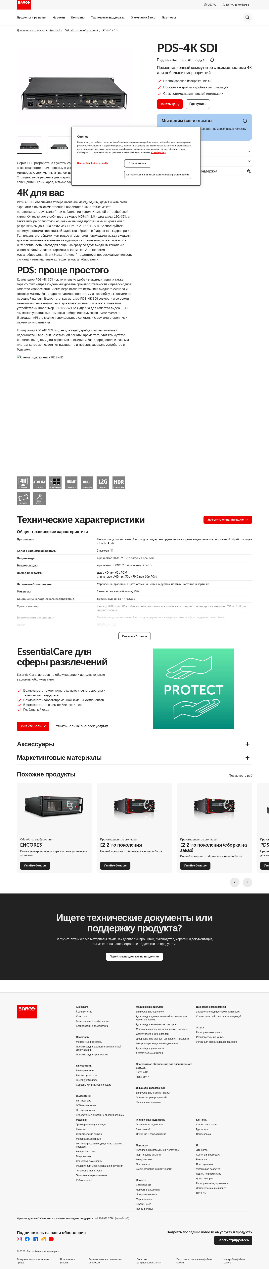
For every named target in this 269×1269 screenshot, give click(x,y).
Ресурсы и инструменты (177, 162)
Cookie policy (158, 152)
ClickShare (82, 1007)
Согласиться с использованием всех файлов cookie (157, 174)
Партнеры (169, 17)
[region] (136, 156)
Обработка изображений (150, 1088)
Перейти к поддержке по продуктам (134, 956)
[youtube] (51, 1239)
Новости (59, 17)
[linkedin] (35, 1239)
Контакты (78, 17)
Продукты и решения (31, 17)
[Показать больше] (134, 636)
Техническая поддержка (107, 17)
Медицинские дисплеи (149, 1007)
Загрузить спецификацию (225, 519)
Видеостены (83, 1096)
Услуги (200, 1027)
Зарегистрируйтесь (233, 1240)
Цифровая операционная (211, 1007)
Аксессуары (35, 744)
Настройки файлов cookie (93, 163)
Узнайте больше (33, 726)
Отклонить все (137, 163)
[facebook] (27, 1239)
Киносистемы (84, 1065)
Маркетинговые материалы (59, 757)
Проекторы (82, 1037)
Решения (81, 1119)
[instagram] (19, 1239)
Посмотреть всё (240, 775)
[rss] (43, 1239)
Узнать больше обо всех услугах (82, 726)
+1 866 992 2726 (112, 1218)
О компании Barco (143, 17)
